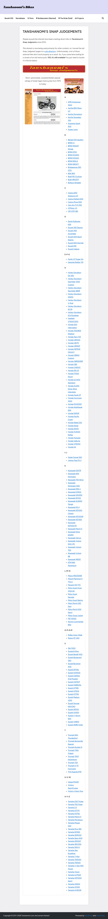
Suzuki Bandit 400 (75, 654)
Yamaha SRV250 (74, 844)
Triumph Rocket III (75, 747)
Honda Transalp (74, 438)
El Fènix (31, 18)
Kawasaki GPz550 (75, 495)
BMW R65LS (73, 161)
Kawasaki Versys (74, 538)
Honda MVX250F (75, 404)
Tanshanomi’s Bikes (18, 7)
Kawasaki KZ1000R (75, 516)
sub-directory (50, 51)
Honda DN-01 (73, 370)
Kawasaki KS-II (74, 507)
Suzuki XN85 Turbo (75, 725)
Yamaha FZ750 (74, 814)
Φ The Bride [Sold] (65, 18)
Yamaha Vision (74, 872)
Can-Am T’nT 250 (75, 205)
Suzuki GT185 (73, 688)
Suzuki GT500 (73, 691)
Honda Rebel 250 (75, 423)
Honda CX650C (74, 367)
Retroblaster (20, 18)
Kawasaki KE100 (74, 498)
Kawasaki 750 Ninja (76, 480)
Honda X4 (72, 447)
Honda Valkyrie (74, 441)
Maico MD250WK (75, 576)
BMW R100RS (73, 155)
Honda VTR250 (74, 444)
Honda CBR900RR (75, 361)
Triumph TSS (73, 763)
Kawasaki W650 (74, 559)
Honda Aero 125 (74, 337)
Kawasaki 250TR (74, 471)
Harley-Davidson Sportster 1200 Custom (74, 282)
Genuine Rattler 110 (75, 262)
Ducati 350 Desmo (75, 227)
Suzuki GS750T (74, 682)
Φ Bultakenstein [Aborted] (46, 18)
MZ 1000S (72, 619)
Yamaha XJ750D (74, 875)
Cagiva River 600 (75, 202)
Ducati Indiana (73, 249)
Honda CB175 (73, 343)
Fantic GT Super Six (75, 259)
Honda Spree (73, 426)
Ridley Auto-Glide (75, 635)
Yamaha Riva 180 (74, 829)
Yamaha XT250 (74, 887)
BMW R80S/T (73, 164)
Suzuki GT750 (73, 694)
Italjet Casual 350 (75, 457)
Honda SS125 (73, 429)
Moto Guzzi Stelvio (75, 600)
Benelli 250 (9, 18)
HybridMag (100, 916)
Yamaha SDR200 (74, 835)
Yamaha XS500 (74, 884)
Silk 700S (71, 648)
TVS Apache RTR (74, 772)
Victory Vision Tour (75, 791)
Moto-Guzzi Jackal (75, 615)
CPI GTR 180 (73, 211)
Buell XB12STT (73, 180)
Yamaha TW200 (74, 863)
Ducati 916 (72, 246)
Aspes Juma (73, 129)
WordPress (88, 916)
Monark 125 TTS (74, 585)
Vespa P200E (73, 782)
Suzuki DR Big (73, 670)
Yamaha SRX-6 (74, 847)
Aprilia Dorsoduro (75, 114)
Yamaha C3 (72, 807)
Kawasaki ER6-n (74, 489)
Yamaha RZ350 (74, 832)
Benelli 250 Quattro (75, 140)
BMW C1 (71, 143)
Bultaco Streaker (74, 183)
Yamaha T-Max (74, 856)
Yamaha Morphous (75, 820)
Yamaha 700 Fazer (75, 804)
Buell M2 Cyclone (75, 176)
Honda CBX (72, 364)
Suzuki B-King (73, 651)
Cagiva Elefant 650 (75, 199)
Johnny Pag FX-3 (74, 460)
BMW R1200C (73, 158)
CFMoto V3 (72, 208)
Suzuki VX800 (73, 722)
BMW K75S (72, 152)
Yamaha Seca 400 (75, 838)
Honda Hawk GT (74, 395)
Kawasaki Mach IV (75, 529)
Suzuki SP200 (73, 709)
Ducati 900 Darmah (76, 243)
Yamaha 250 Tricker (76, 801)
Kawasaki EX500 (74, 492)
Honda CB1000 (74, 340)
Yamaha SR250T (74, 841)
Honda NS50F (73, 413)
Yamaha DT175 (74, 811)
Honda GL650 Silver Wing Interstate (73, 389)
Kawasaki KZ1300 (75, 520)
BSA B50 (71, 173)
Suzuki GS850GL (74, 685)
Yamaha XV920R (74, 890)
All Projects (79, 18)
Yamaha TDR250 (74, 860)
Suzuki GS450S (74, 673)
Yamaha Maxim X (74, 817)
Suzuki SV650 (73, 712)
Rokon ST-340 (73, 638)
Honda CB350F (74, 346)
